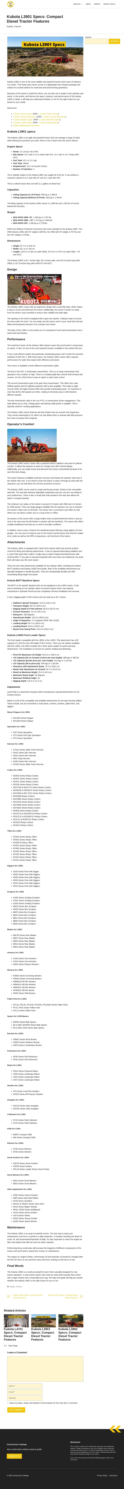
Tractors (17, 26)
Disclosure (113, 1475)
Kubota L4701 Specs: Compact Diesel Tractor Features (15, 1334)
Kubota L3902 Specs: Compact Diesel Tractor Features (69, 1334)
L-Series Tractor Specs (48, 114)
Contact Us (14, 1456)
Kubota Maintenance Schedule (26, 125)
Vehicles (77, 4)
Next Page (13, 1346)
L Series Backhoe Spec (23, 120)
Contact (97, 4)
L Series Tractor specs (22, 114)
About (88, 4)
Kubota (10, 26)
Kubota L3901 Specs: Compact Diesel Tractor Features (42, 1334)
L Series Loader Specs (23, 122)
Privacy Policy (109, 4)
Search (88, 37)
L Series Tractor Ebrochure (24, 117)
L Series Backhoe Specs (49, 120)
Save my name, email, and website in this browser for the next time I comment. (43, 1403)
